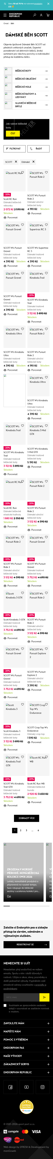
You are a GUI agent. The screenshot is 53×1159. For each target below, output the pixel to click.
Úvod (6, 24)
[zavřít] (48, 4)
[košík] (48, 15)
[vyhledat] (34, 15)
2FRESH (24, 1147)
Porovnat (13, 217)
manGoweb (10, 1151)
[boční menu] (5, 15)
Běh (12, 24)
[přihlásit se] (41, 15)
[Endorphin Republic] (15, 15)
